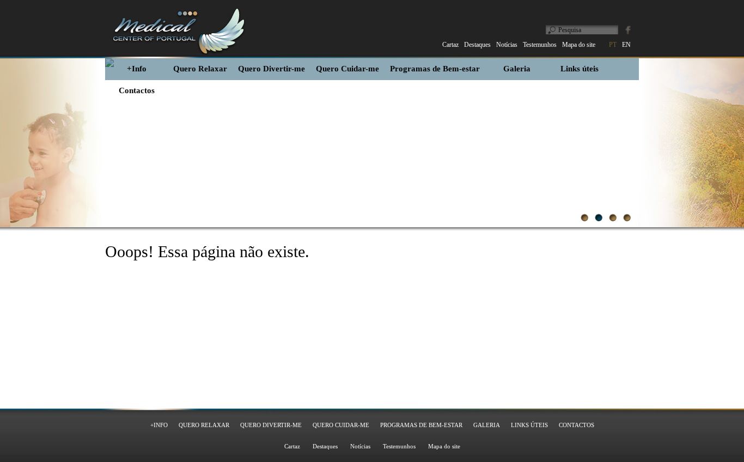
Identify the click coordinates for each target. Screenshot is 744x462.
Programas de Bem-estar (435, 68)
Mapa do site (444, 446)
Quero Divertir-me (271, 68)
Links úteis (579, 68)
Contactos (137, 90)
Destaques (325, 446)
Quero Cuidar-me (347, 68)
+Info (137, 68)
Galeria (516, 68)
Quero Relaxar (200, 68)
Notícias (360, 446)
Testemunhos (399, 446)
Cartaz (292, 446)
